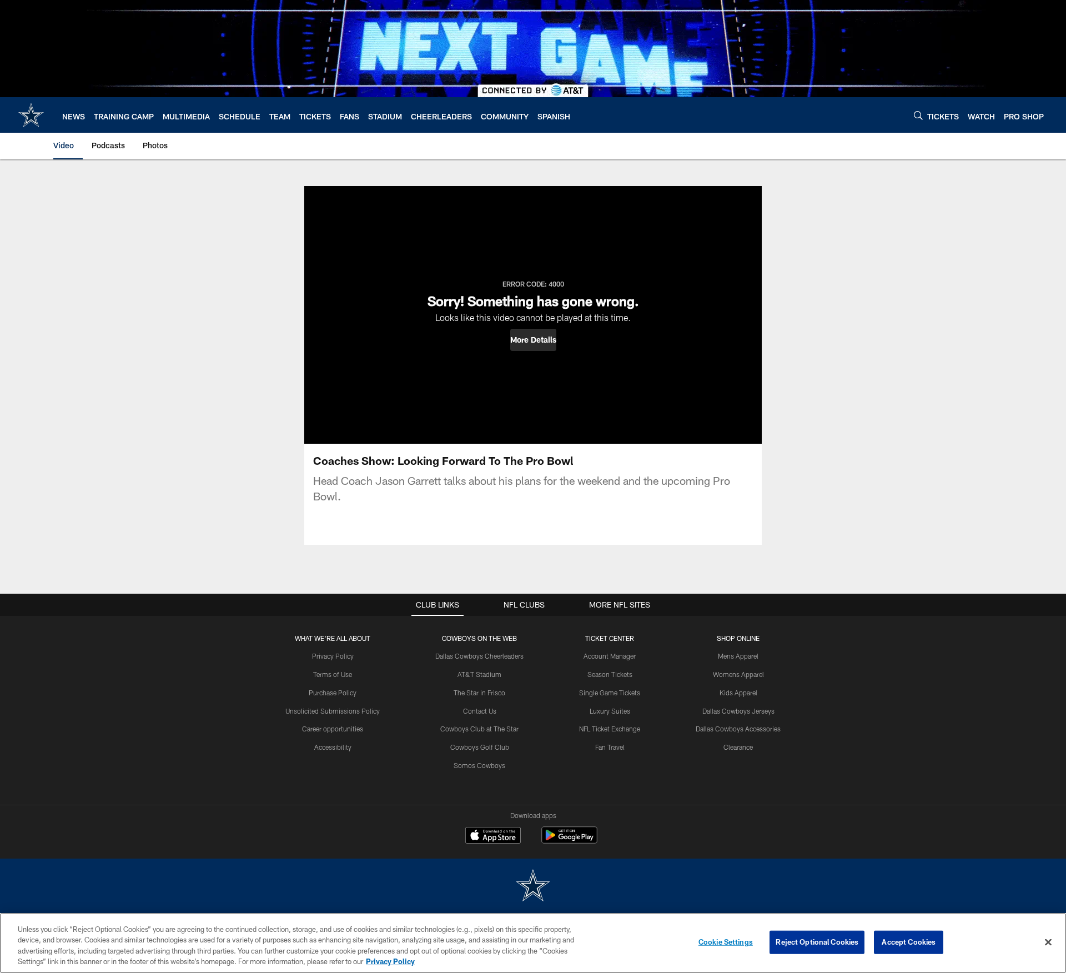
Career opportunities (332, 729)
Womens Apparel (738, 674)
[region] (533, 943)
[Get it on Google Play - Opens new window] (569, 840)
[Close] (1048, 942)
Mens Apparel (738, 656)
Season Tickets (609, 674)
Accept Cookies (909, 941)
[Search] (918, 115)
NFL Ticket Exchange (609, 729)
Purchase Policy (332, 692)
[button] (533, 340)
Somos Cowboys (479, 765)
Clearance (738, 747)
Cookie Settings (725, 941)
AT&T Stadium (479, 674)
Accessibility (332, 747)
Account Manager (610, 656)
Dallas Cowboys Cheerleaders (479, 656)
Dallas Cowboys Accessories (738, 729)
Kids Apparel (738, 692)
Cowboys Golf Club (479, 747)
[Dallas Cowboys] (533, 886)
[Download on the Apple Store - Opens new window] (493, 836)
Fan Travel (610, 747)
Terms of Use (332, 674)
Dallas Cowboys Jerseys (738, 711)
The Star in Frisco (479, 692)
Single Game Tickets (609, 692)
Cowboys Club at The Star (479, 729)
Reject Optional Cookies (817, 941)
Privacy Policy (333, 656)
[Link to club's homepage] (31, 115)
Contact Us (479, 711)
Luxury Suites (610, 711)
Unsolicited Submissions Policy (332, 711)
